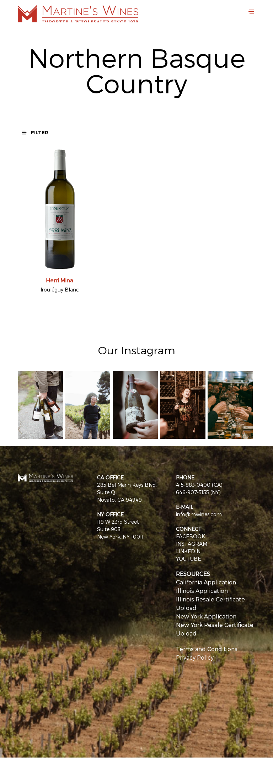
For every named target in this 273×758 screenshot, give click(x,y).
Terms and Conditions (206, 648)
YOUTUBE (188, 559)
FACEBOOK (190, 536)
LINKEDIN (188, 551)
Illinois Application (202, 590)
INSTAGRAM (191, 544)
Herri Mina (59, 280)
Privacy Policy (195, 657)
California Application (206, 582)
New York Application (206, 616)
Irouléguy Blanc (60, 290)
